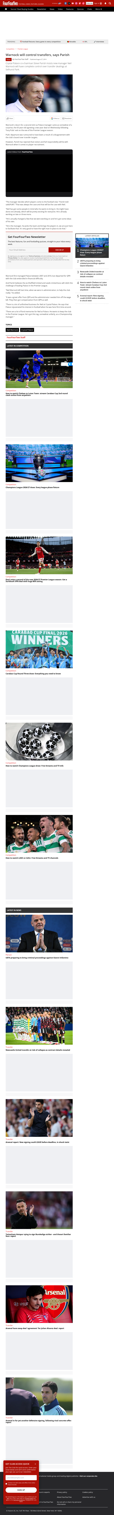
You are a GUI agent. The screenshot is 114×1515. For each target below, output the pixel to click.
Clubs (89, 9)
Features (70, 9)
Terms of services (34, 256)
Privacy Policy (29, 1498)
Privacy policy (62, 1492)
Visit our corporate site (88, 1476)
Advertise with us (88, 1497)
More (98, 9)
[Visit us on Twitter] (69, 3)
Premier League (23, 49)
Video (60, 9)
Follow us (56, 118)
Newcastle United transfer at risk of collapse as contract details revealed (92, 274)
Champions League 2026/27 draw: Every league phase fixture (92, 252)
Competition (10, 49)
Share (11, 118)
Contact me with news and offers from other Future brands (21, 1484)
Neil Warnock (12, 330)
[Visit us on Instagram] (76, 3)
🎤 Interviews (99, 42)
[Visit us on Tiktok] (83, 3)
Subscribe (89, 3)
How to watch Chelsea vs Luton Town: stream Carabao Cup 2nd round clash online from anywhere (93, 286)
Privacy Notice (12, 258)
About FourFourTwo (64, 1497)
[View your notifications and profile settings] (105, 3)
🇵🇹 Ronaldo (71, 42)
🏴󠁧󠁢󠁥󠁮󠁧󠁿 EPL (84, 42)
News (52, 9)
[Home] (6, 9)
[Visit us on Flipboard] (79, 3)
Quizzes (80, 9)
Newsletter (41, 9)
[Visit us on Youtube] (72, 3)
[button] (110, 3)
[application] (39, 173)
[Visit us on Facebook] (65, 3)
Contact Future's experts (41, 1492)
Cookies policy (87, 1492)
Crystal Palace (27, 330)
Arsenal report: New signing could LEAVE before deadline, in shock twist (92, 298)
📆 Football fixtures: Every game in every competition (40, 42)
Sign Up (21, 1490)
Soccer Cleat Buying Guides (22, 9)
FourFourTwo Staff (21, 59)
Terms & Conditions (19, 1500)
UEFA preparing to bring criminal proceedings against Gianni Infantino (92, 263)
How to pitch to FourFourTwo (42, 1502)
